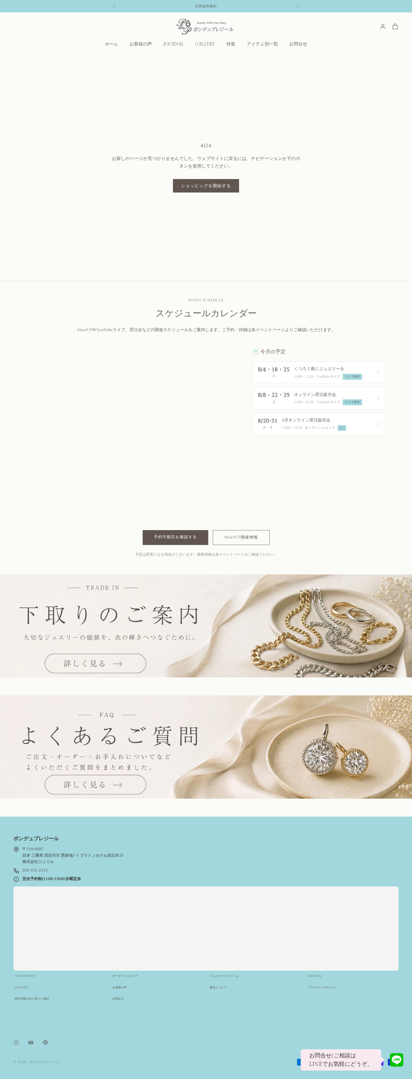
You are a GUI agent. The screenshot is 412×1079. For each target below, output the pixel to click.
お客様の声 (140, 44)
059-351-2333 (35, 870)
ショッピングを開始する (206, 185)
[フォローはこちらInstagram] (16, 1042)
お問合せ (298, 44)
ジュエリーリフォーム (224, 976)
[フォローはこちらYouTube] (31, 1042)
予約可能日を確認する (175, 537)
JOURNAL (173, 44)
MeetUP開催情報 (241, 537)
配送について (218, 987)
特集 (230, 44)
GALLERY (205, 44)
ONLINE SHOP (25, 976)
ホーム (111, 44)
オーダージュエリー (125, 976)
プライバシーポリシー (322, 987)
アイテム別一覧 (262, 44)
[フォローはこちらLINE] (45, 1042)
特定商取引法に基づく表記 (32, 998)
